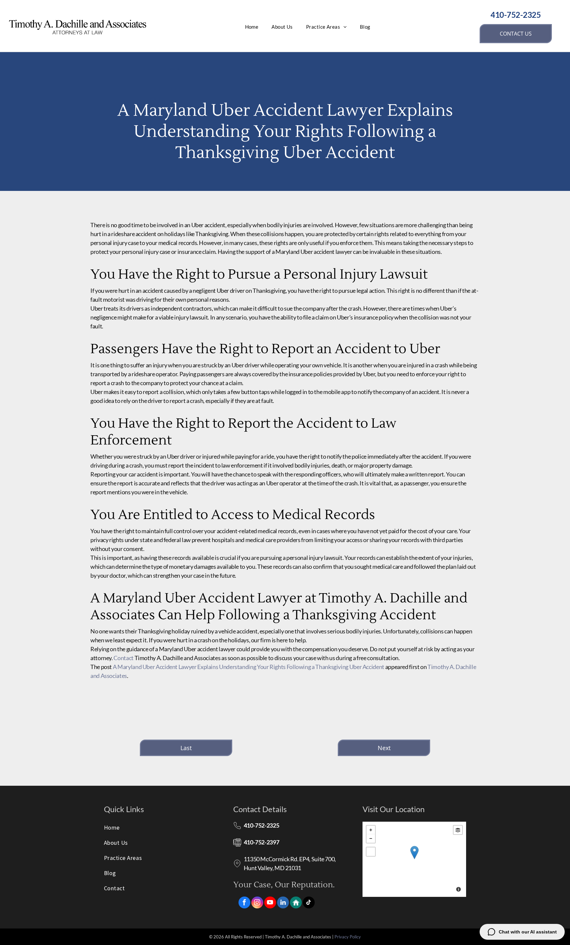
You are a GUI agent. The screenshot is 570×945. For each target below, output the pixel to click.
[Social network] (296, 903)
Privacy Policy (347, 936)
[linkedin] (283, 903)
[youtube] (270, 903)
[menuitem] (251, 27)
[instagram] (257, 903)
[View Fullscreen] (370, 851)
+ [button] (370, 830)
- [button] (370, 838)
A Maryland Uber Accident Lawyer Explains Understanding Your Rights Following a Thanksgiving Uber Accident (248, 666)
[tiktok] (309, 903)
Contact (123, 657)
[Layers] (458, 830)
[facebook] (244, 903)
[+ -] (414, 859)
